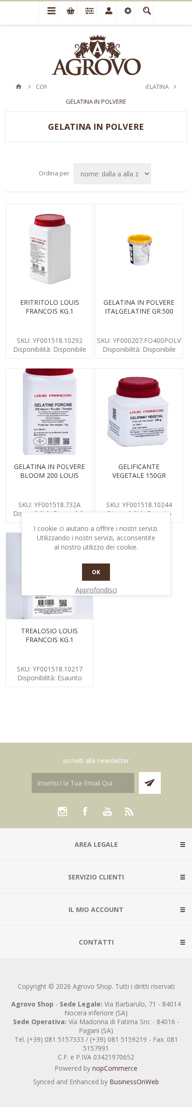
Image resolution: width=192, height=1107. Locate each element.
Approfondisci (96, 589)
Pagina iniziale (18, 86)
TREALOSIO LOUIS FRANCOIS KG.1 (49, 635)
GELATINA (155, 86)
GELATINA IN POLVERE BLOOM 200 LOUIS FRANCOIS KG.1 (49, 475)
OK (96, 572)
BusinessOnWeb (134, 1081)
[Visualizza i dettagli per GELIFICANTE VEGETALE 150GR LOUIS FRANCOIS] (139, 412)
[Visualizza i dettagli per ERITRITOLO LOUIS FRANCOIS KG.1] (49, 247)
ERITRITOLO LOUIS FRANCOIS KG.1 (49, 306)
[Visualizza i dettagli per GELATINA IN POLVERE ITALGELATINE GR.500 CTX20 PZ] (139, 247)
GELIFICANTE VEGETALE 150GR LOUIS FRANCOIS (139, 475)
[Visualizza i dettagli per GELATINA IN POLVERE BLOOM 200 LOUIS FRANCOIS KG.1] (49, 412)
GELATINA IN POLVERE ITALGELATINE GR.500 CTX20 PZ (138, 311)
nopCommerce (114, 1068)
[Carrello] (67, 10)
